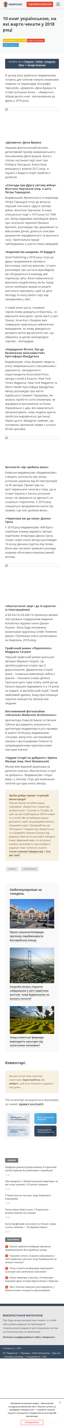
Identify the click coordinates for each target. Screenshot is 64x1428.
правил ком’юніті (31, 1104)
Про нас (56, 1353)
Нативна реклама (14, 1356)
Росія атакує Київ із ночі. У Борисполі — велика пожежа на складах (27, 1211)
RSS (45, 1356)
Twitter (39, 61)
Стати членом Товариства (26, 851)
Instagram (49, 61)
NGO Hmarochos (41, 1353)
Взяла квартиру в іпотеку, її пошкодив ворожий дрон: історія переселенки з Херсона (31, 1279)
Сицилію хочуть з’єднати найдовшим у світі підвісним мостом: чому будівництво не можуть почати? (31, 1259)
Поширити (11, 9)
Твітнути (26, 9)
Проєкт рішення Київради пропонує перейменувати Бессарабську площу (27, 936)
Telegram (29, 61)
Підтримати (56, 9)
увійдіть (13, 1083)
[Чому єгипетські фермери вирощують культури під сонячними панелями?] (32, 1020)
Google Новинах (37, 65)
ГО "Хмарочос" (10, 1353)
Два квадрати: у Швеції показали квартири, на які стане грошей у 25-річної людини (31, 1183)
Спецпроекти (33, 1356)
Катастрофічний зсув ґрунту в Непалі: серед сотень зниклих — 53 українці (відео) (30, 1225)
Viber (21, 65)
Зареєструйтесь (31, 1079)
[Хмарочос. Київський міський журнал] (13, 4)
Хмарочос (14, 45)
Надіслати (40, 9)
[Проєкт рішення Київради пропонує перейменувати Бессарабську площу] (32, 914)
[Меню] (58, 4)
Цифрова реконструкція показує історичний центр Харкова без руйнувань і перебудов (31, 1169)
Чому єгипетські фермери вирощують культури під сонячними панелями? (27, 1041)
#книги (12, 869)
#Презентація (29, 869)
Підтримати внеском (39, 4)
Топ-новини (39, 40)
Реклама (25, 1353)
